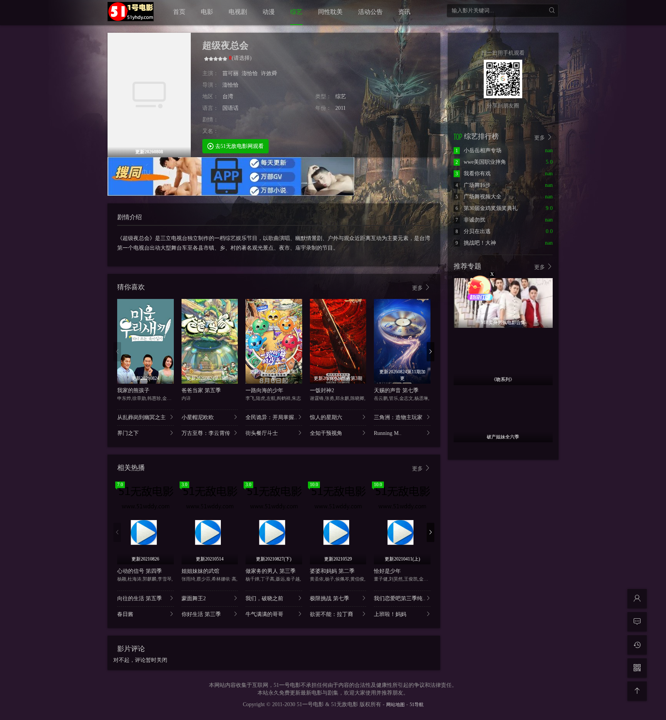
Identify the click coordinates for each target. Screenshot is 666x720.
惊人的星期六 (326, 417)
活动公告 (370, 11)
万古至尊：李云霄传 (206, 433)
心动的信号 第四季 (139, 571)
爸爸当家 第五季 (201, 390)
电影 (207, 11)
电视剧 (238, 11)
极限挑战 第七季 (329, 598)
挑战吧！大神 (476, 243)
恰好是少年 (387, 571)
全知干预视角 (326, 433)
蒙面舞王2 (194, 598)
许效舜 (269, 73)
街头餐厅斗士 (262, 433)
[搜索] (551, 10)
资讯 (404, 11)
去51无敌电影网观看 (239, 146)
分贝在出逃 (473, 231)
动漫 (268, 11)
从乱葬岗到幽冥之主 (141, 417)
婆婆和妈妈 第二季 (332, 571)
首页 (179, 11)
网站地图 (395, 704)
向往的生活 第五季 (139, 598)
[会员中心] (637, 598)
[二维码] (637, 668)
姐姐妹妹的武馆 (200, 571)
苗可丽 (230, 73)
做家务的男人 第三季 (271, 571)
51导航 (417, 704)
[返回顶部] (637, 691)
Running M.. (388, 433)
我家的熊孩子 (133, 390)
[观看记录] (637, 645)
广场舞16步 (473, 185)
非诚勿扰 (470, 220)
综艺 (296, 11)
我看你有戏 (473, 173)
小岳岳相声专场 (478, 150)
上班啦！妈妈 (390, 614)
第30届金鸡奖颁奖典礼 (487, 208)
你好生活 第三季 (201, 614)
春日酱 (125, 614)
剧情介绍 (129, 217)
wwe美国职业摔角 (481, 162)
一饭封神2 (322, 390)
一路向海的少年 (264, 390)
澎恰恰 (250, 73)
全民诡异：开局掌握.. (271, 417)
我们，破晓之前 (264, 598)
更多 (418, 288)
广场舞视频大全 (478, 197)
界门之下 (128, 433)
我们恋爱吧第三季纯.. (400, 598)
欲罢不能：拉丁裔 (331, 614)
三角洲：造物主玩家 (398, 417)
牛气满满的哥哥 (264, 614)
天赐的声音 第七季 (396, 390)
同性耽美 (330, 11)
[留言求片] (637, 621)
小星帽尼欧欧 (198, 417)
